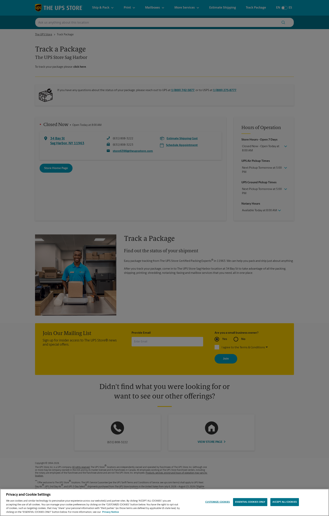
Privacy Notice (110, 512)
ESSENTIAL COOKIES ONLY (250, 502)
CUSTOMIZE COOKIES (217, 502)
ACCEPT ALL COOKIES (284, 502)
